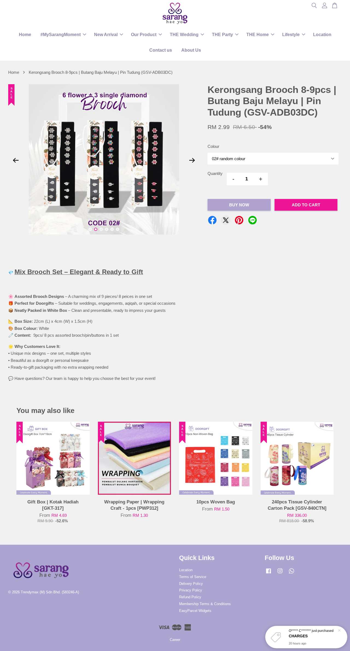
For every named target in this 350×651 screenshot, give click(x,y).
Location (322, 34)
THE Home (257, 34)
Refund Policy (190, 597)
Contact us (160, 50)
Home (25, 34)
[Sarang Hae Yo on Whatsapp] (291, 573)
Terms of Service (192, 577)
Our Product (143, 34)
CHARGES (298, 636)
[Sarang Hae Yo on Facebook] (268, 573)
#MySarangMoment (60, 34)
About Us (191, 50)
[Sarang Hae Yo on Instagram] (280, 573)
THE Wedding (184, 34)
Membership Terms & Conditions (205, 604)
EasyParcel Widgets (195, 611)
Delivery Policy (191, 584)
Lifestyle (291, 34)
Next (192, 160)
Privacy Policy (190, 590)
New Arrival (106, 34)
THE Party (222, 34)
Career (175, 640)
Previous (15, 160)
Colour (213, 146)
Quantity (215, 173)
